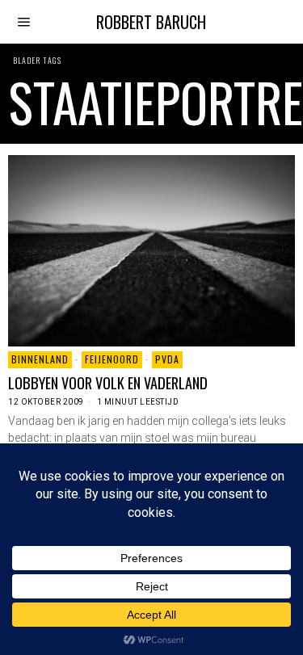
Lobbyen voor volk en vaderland (108, 383)
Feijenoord (112, 359)
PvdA (167, 359)
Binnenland (40, 359)
